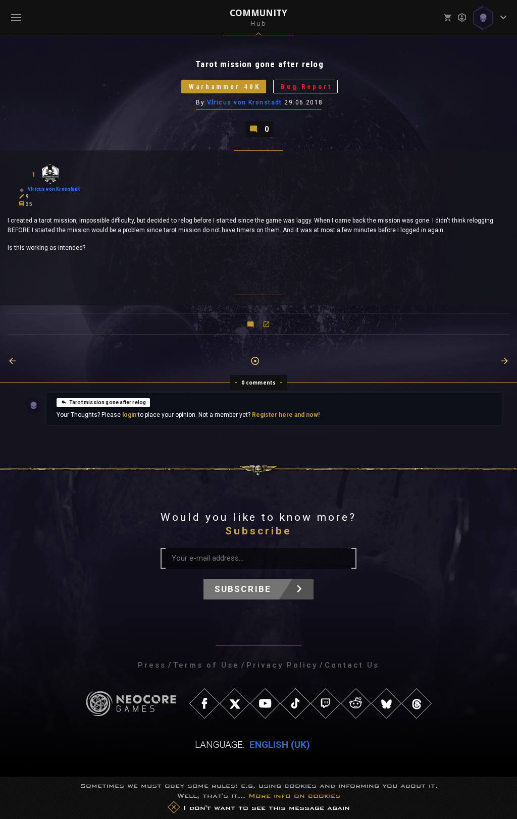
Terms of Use (206, 665)
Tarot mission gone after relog (107, 402)
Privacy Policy (282, 665)
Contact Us (352, 665)
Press (152, 665)
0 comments (258, 382)
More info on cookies (294, 795)
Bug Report (306, 86)
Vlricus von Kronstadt (244, 102)
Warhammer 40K (225, 86)
